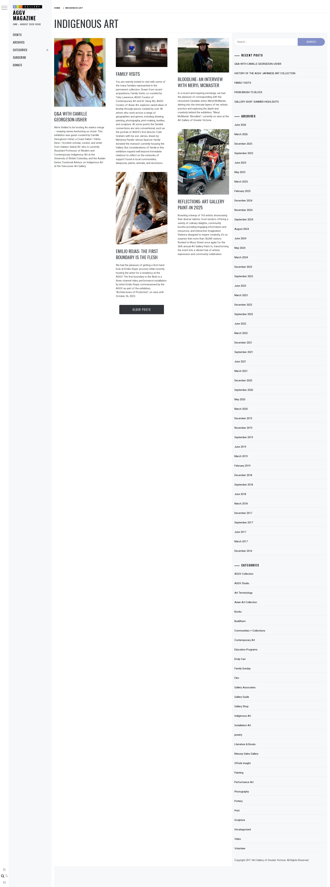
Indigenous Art (242, 715)
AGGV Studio (241, 583)
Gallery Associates (245, 687)
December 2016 (243, 550)
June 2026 (240, 124)
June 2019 (240, 446)
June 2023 (240, 285)
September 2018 (243, 484)
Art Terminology (243, 592)
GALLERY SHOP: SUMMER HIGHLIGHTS (256, 101)
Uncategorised (242, 829)
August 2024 (241, 229)
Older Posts (142, 309)
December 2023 (243, 266)
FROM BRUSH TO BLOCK (248, 92)
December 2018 (243, 475)
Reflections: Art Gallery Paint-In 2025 (201, 204)
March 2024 (241, 257)
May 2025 (239, 172)
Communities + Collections (249, 630)
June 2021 (240, 361)
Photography (241, 791)
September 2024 (243, 219)
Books (238, 611)
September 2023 (243, 276)
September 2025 (243, 153)
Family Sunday (242, 668)
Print (237, 810)
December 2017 (243, 513)
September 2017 (243, 522)
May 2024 (239, 247)
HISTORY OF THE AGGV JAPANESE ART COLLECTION (264, 73)
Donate (17, 65)
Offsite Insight (242, 763)
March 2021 (241, 371)
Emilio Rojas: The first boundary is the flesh (137, 254)
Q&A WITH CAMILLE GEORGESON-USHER (70, 116)
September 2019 (243, 437)
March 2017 (241, 541)
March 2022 (241, 333)
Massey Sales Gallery (246, 753)
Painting (238, 772)
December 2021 (243, 342)
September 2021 (243, 352)
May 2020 (239, 399)
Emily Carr (240, 659)
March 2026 (241, 134)
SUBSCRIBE (19, 57)
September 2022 (243, 314)
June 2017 (240, 532)
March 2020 (241, 408)
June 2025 (240, 162)
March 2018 (241, 503)
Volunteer (239, 848)
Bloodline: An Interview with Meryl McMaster (200, 82)
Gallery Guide (241, 696)
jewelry (238, 734)
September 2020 (243, 390)
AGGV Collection (243, 573)
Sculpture (239, 820)
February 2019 (242, 465)
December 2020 (243, 380)
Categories (20, 50)
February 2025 (242, 191)
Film (236, 678)
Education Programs (245, 649)
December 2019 (243, 418)
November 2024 (243, 210)
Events (17, 35)
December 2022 (243, 304)
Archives (19, 42)
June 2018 (240, 494)
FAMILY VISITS (128, 73)
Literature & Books (245, 744)
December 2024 (243, 200)
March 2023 (241, 295)
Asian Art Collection (245, 602)
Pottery (238, 801)
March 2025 (241, 181)
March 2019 (241, 456)
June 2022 (240, 323)
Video (237, 839)
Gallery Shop (241, 706)
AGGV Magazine (24, 15)
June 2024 (240, 238)
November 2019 (243, 427)
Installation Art (242, 725)
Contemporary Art (244, 640)
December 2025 (243, 143)
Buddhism (240, 621)
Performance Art (244, 782)
